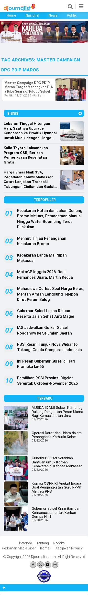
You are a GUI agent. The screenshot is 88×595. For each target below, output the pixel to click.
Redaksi (59, 543)
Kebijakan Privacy (69, 548)
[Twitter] (40, 564)
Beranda (25, 543)
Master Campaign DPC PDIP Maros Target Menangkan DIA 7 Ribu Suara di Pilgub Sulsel (28, 87)
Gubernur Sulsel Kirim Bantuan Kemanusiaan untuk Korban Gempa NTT (56, 512)
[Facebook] (33, 564)
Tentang (42, 543)
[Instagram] (55, 564)
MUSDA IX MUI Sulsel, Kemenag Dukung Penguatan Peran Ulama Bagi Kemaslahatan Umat (57, 411)
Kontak (45, 548)
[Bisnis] (80, 113)
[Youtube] (47, 564)
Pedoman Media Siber (19, 548)
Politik (72, 15)
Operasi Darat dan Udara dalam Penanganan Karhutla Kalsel (57, 435)
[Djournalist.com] (19, 10)
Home (11, 15)
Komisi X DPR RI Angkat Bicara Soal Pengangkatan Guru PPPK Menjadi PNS (56, 487)
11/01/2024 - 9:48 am (29, 95)
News (53, 15)
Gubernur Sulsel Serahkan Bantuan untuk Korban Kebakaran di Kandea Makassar (57, 462)
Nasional (32, 15)
